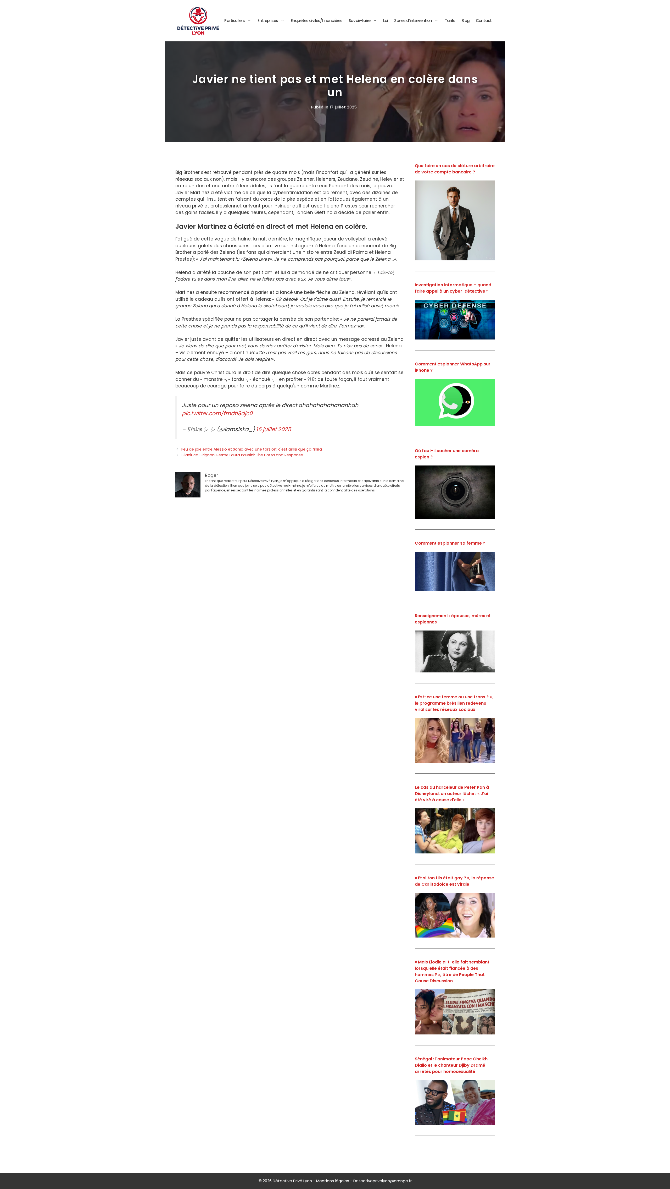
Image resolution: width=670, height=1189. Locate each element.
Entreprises (268, 20)
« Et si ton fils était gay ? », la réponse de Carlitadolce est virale (454, 881)
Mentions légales (332, 1180)
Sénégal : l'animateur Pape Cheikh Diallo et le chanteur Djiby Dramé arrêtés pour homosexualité (451, 1065)
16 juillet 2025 (273, 429)
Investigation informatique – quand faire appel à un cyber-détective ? (453, 288)
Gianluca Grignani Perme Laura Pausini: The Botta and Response (242, 455)
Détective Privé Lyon (292, 1180)
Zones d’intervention (413, 20)
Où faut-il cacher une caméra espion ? (447, 454)
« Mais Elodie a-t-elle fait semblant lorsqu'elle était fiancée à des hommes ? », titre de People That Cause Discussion (452, 971)
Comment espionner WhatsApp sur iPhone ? (452, 367)
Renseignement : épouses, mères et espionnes (453, 619)
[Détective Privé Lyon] (198, 20)
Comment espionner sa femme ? (450, 543)
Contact (484, 20)
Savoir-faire (359, 20)
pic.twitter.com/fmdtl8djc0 (217, 413)
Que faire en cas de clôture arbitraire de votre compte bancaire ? (455, 169)
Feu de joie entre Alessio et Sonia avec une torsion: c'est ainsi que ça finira (251, 449)
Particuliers (234, 20)
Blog (465, 20)
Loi (385, 20)
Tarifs (450, 20)
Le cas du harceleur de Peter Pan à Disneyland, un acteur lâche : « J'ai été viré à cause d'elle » (452, 793)
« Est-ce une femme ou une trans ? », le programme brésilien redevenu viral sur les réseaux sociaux (454, 703)
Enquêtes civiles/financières (316, 20)
